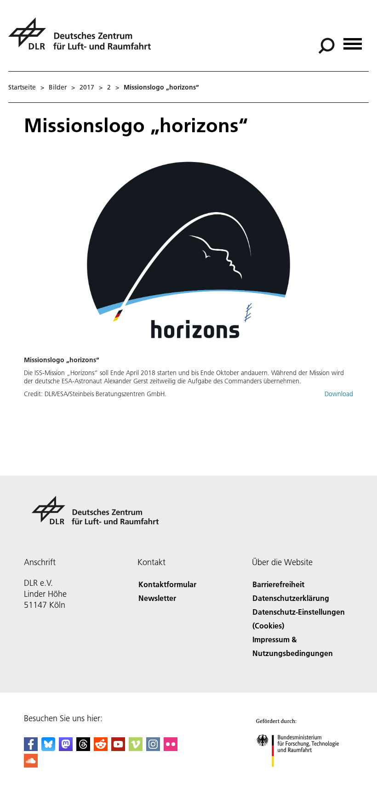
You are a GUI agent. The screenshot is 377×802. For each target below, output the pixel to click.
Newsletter (157, 598)
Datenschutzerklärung (290, 598)
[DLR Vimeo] (136, 748)
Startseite (22, 87)
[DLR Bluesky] (48, 748)
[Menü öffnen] (353, 41)
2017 (87, 87)
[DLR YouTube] (118, 748)
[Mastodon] (66, 748)
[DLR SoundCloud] (31, 764)
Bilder (58, 87)
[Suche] (327, 45)
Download (339, 394)
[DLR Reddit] (101, 748)
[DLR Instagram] (153, 748)
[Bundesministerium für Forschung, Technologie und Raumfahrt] (303, 776)
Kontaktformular (167, 584)
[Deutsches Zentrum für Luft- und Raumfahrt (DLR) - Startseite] (83, 38)
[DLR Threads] (83, 748)
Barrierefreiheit (278, 584)
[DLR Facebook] (31, 748)
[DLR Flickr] (170, 748)
